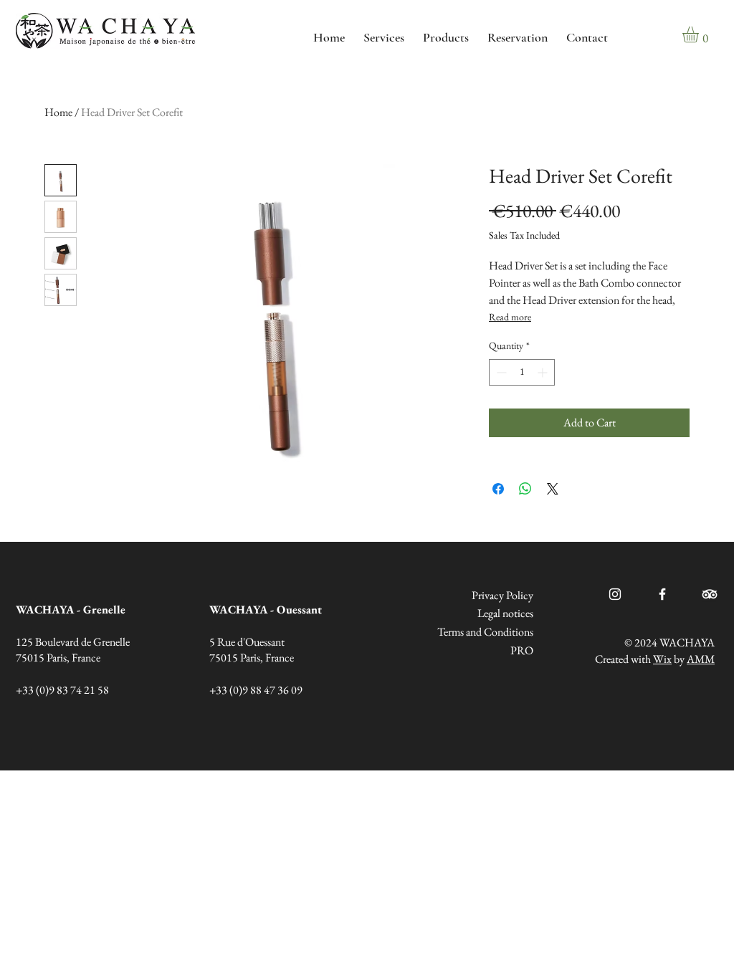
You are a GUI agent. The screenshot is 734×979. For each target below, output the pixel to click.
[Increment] (544, 372)
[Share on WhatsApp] (525, 488)
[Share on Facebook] (498, 488)
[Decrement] (500, 372)
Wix (662, 659)
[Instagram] (615, 594)
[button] (700, 35)
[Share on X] (552, 488)
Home (58, 112)
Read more (510, 316)
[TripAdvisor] (710, 594)
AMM (701, 659)
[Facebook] (662, 594)
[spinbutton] (522, 372)
